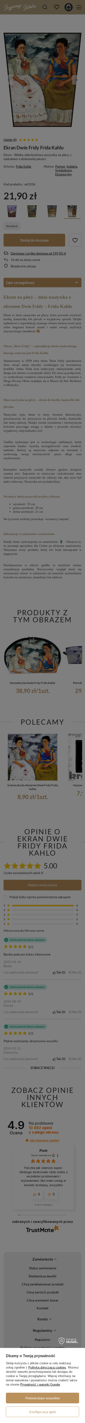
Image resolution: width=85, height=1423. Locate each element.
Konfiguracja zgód (42, 1412)
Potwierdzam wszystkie (43, 1398)
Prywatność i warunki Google (40, 1384)
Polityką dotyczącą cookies (47, 1367)
